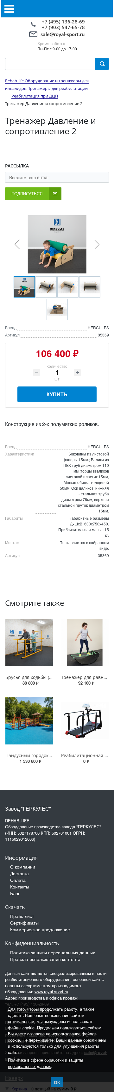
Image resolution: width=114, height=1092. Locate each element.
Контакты (19, 886)
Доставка (19, 873)
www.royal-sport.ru (51, 991)
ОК (57, 1082)
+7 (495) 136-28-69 (63, 21)
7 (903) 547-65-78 (65, 27)
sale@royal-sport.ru (63, 34)
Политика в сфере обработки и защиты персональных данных (45, 1063)
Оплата (18, 880)
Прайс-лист (22, 916)
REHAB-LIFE (17, 821)
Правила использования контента (45, 959)
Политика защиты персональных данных (52, 952)
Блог (15, 893)
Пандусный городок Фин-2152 (38, 755)
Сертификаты (24, 922)
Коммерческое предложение (40, 929)
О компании (22, 866)
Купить (57, 394)
